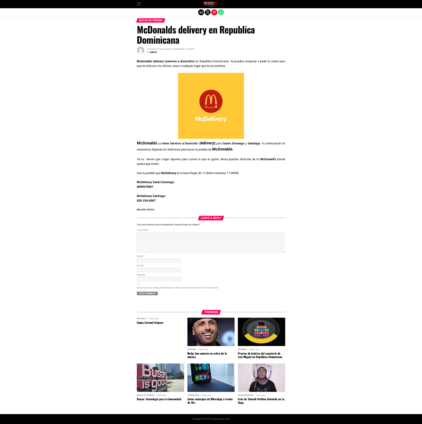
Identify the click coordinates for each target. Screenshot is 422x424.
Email (140, 265)
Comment (143, 230)
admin (153, 52)
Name (141, 256)
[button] (139, 4)
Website (141, 275)
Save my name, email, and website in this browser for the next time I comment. (178, 288)
